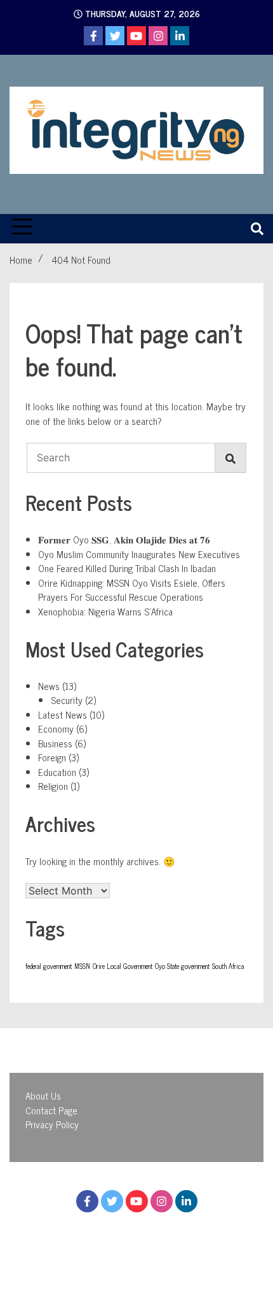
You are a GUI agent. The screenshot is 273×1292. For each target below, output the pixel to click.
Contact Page (51, 1110)
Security (67, 700)
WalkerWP (135, 1253)
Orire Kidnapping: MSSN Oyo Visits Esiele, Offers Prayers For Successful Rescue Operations (131, 590)
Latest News (62, 714)
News (49, 686)
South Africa (228, 966)
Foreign (52, 757)
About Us (43, 1095)
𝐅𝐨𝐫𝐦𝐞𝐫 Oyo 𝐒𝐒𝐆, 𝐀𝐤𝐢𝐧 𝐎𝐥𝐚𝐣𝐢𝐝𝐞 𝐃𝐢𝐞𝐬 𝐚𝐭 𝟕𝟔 (124, 539)
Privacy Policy (52, 1124)
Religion (53, 786)
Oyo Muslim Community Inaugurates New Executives (139, 554)
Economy (56, 728)
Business (55, 743)
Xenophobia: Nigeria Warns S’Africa (105, 611)
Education (57, 772)
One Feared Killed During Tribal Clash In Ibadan (127, 568)
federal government (48, 966)
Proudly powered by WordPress (88, 1238)
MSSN (82, 966)
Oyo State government (182, 966)
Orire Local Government (122, 966)
